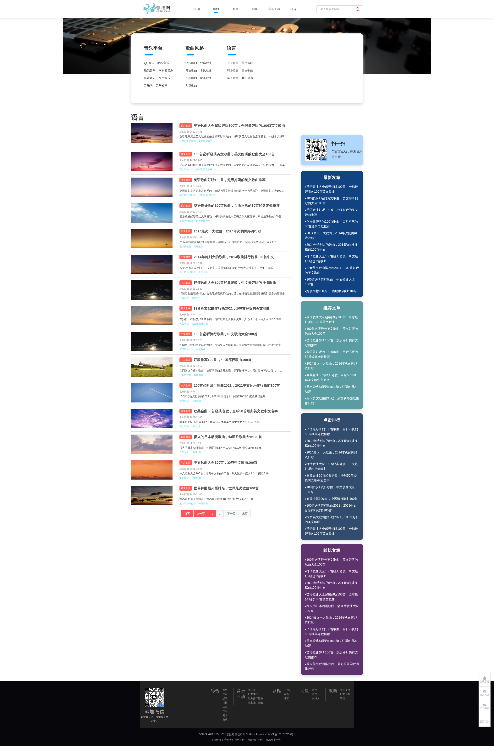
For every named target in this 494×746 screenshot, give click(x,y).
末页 (245, 513)
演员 (314, 694)
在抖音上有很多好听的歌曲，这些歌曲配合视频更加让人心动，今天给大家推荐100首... (231, 319)
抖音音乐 (150, 78)
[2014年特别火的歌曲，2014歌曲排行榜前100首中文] (152, 264)
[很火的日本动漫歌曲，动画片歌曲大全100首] (152, 444)
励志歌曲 (206, 78)
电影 (286, 694)
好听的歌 (198, 375)
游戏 (225, 719)
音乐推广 (253, 689)
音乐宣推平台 (274, 739)
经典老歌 (184, 298)
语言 (231, 48)
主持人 (316, 698)
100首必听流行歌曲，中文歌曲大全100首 (225, 334)
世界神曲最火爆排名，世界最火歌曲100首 (226, 488)
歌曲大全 (203, 272)
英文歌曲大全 (205, 141)
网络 (225, 689)
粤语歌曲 (191, 70)
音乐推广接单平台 (234, 739)
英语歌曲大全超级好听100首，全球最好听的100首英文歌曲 (239, 126)
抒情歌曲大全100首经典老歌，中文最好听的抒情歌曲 (235, 283)
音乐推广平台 (255, 739)
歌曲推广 (253, 694)
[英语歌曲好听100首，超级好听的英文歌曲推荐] (152, 187)
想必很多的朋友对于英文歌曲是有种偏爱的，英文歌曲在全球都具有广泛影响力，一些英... (233, 165)
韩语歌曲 (233, 70)
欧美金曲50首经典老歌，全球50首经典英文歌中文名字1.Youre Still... (220, 422)
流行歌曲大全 (186, 349)
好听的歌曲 (185, 375)
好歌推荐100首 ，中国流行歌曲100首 (222, 360)
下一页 (231, 513)
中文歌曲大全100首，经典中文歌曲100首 (225, 462)
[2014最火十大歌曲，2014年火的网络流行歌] (152, 238)
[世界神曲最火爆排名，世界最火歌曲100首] (152, 495)
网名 (225, 715)
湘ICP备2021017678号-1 (281, 734)
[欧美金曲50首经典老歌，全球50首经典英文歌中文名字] (152, 418)
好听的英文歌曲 (187, 141)
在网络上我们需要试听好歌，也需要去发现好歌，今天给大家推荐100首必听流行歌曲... (231, 344)
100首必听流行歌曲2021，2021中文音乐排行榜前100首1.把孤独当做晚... (223, 396)
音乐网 (148, 85)
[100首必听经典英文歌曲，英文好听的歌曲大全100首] (152, 161)
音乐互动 (274, 9)
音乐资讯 (161, 85)
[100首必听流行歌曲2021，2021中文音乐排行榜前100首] (152, 392)
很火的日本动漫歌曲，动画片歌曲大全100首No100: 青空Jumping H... (221, 447)
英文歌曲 (247, 63)
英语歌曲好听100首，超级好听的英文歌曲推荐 (230, 180)
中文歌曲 (233, 63)
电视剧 (287, 689)
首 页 (197, 9)
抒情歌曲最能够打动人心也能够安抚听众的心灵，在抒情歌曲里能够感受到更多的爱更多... (233, 293)
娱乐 (225, 698)
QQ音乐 (149, 63)
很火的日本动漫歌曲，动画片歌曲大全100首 (228, 437)
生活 (225, 694)
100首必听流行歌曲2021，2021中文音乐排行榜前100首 (237, 385)
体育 (225, 706)
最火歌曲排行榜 (187, 272)
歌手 (314, 689)
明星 (235, 9)
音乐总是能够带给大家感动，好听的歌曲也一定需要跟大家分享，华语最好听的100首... (231, 216)
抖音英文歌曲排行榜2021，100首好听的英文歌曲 (232, 308)
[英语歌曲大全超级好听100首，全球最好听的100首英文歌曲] (152, 133)
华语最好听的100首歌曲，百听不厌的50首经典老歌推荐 (237, 206)
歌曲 (216, 9)
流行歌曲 (191, 63)
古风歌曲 (206, 70)
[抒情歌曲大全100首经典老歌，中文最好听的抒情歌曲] (152, 290)
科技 (225, 702)
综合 (293, 9)
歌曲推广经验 (255, 702)
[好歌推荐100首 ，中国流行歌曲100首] (152, 367)
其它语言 (247, 78)
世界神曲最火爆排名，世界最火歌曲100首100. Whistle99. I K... (217, 499)
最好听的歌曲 (186, 220)
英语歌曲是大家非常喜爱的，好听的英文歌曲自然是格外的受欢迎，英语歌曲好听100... (231, 190)
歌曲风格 (194, 48)
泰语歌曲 (233, 78)
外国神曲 (203, 503)
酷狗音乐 (163, 63)
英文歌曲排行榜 (187, 195)
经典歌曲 (206, 63)
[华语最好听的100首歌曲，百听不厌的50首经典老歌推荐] (152, 213)
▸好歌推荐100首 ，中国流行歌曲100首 (331, 291)
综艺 (286, 698)
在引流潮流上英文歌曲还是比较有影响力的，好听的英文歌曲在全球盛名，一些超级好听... (233, 136)
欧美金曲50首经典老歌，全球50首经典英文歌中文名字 (236, 411)
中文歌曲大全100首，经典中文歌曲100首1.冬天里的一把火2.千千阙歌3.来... (225, 473)
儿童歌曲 (191, 85)
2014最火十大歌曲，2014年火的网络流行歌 (227, 231)
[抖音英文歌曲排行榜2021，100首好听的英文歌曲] (152, 315)
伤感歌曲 (191, 78)
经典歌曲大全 (203, 220)
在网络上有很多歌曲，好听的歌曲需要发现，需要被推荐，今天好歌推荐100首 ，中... (230, 370)
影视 (255, 9)
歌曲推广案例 (255, 698)
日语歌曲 (247, 70)
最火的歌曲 (185, 246)
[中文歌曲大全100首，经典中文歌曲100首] (152, 470)
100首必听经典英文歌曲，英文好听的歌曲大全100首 (234, 154)
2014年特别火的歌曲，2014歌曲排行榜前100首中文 (234, 257)
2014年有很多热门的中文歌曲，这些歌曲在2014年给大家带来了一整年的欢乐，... (228, 267)
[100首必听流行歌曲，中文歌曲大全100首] (152, 341)
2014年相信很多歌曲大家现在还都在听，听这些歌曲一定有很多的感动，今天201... (229, 242)
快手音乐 (164, 78)
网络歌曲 (198, 246)
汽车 (225, 711)
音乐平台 (153, 48)
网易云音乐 (166, 70)
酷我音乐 (150, 70)
